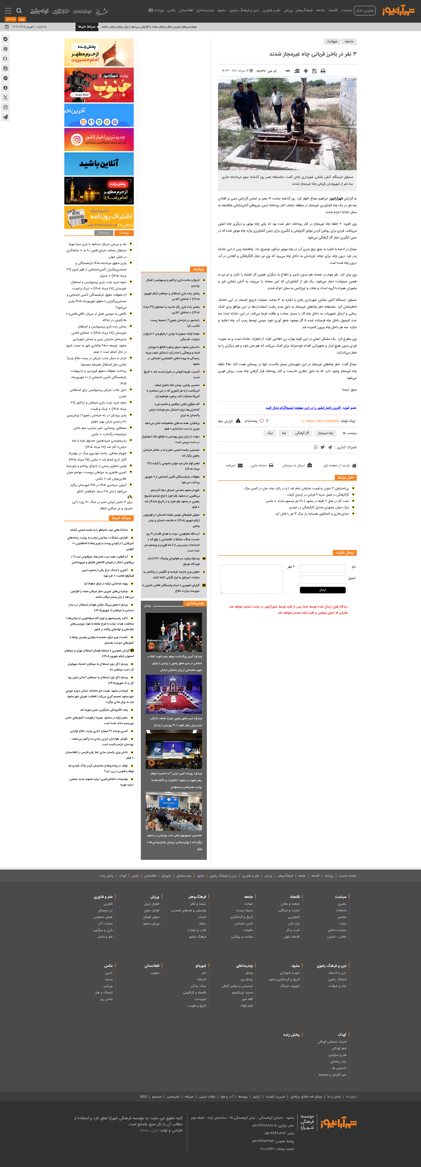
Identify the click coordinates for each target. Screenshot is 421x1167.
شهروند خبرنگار (290, 986)
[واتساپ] (316, 448)
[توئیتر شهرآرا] (5, 97)
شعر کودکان (339, 1048)
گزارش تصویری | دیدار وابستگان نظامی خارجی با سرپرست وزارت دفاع (171, 588)
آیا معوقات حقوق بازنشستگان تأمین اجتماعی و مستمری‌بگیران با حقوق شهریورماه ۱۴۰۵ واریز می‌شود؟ (96, 301)
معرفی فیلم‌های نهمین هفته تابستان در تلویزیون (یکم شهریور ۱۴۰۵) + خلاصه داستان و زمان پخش (171, 520)
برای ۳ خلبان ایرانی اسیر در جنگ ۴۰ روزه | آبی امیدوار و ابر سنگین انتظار (102, 505)
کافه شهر (247, 999)
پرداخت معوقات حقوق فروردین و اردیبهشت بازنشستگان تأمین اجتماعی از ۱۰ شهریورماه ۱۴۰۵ (98, 377)
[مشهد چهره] (60, 13)
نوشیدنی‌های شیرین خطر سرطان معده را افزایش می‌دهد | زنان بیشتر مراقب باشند (180, 26)
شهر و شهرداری (289, 973)
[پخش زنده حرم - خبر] (99, 191)
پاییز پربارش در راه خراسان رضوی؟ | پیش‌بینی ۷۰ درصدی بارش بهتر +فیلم (96, 418)
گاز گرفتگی (302, 433)
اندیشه (201, 979)
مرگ (270, 433)
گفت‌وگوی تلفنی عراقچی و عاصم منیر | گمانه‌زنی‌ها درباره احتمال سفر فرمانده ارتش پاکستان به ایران (174, 410)
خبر (204, 973)
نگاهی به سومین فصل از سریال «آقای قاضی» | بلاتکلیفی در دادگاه (96, 317)
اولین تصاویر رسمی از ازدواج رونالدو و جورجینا (96, 466)
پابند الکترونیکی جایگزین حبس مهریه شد (101, 26)
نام (353, 567)
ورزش (288, 10)
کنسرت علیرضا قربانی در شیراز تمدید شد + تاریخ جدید (172, 374)
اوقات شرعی (207, 1096)
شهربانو (166, 876)
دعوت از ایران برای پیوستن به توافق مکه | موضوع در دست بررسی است (171, 439)
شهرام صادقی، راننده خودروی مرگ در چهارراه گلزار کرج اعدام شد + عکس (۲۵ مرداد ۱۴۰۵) (97, 456)
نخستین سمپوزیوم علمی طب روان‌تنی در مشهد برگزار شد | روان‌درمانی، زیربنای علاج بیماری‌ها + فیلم (174, 842)
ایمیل (351, 578)
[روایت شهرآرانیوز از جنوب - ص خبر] (99, 85)
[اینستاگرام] (99, 139)
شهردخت (200, 999)
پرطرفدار (104, 233)
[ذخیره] (313, 71)
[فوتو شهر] (82, 13)
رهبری (342, 904)
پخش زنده (107, 876)
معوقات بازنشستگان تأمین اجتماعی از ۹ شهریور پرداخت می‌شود (172, 479)
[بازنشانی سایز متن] (295, 72)
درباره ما (351, 1096)
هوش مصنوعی (103, 917)
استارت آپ (105, 923)
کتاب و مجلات (196, 930)
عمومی (155, 973)
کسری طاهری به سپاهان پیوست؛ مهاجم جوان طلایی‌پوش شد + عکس (96, 475)
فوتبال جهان (151, 910)
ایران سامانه (149, 1130)
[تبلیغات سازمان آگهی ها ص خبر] (99, 217)
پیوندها (243, 1096)
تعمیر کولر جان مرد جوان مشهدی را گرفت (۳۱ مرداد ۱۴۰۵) (173, 466)
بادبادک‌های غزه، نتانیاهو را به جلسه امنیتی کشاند (99, 530)
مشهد (221, 10)
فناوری (108, 904)
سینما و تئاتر (198, 904)
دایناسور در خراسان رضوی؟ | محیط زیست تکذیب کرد (175, 323)
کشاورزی (294, 917)
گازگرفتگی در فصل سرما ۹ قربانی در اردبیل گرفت (318, 495)
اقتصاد (333, 10)
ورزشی (108, 986)
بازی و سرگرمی (103, 930)
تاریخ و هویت (197, 1006)
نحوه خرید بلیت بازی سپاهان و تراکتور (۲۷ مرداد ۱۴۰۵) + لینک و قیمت (98, 406)
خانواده (248, 930)
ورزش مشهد (151, 923)
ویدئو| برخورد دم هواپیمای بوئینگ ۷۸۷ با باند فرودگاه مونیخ (173, 561)
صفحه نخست (347, 876)
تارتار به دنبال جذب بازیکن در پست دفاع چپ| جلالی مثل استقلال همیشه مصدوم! (96, 361)
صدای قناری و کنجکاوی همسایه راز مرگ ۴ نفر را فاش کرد (312, 514)
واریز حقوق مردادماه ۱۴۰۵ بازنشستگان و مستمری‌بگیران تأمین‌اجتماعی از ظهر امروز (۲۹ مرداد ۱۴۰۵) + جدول (96, 270)
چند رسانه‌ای (338, 1061)
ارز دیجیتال (105, 910)
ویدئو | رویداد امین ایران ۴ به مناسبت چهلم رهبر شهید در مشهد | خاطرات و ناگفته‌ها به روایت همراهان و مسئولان (176, 780)
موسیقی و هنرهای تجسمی (188, 910)
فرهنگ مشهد (197, 937)
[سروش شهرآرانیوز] (5, 87)
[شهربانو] (101, 13)
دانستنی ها (339, 1068)
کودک (122, 876)
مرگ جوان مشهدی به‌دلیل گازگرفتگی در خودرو (319, 507)
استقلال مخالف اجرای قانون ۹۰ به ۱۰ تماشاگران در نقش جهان (96, 254)
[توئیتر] (322, 448)
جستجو (157, 1096)
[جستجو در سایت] (19, 10)
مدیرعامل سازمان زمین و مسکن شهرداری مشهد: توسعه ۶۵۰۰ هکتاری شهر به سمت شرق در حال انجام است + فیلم (96, 346)
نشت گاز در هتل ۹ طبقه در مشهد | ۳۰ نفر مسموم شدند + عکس (307, 501)
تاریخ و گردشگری (241, 917)
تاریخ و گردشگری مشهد (284, 979)
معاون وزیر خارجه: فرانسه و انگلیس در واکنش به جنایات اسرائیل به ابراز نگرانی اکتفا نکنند (171, 574)
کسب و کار (293, 930)
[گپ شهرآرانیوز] (5, 78)
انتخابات (341, 910)
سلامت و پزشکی (242, 937)
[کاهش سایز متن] (286, 72)
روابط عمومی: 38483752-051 (273, 1141)
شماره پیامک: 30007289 (277, 1149)
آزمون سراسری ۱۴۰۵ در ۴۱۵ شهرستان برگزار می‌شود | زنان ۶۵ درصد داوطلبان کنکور (98, 488)
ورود (21, 19)
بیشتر (146, 605)
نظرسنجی (173, 1096)
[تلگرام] (330, 448)
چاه (284, 433)
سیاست (346, 10)
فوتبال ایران (151, 904)
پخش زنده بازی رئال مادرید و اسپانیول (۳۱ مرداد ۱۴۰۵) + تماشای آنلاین (171, 309)
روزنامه (159, 10)
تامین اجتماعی (243, 923)
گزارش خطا (225, 421)
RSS (143, 1096)
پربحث (124, 233)
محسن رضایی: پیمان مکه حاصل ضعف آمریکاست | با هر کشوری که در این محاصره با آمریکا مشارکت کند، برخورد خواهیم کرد (173, 391)
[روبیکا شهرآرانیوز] (5, 58)
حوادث (332, 42)
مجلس (342, 917)
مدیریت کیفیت (275, 1096)
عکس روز (106, 999)
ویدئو (249, 973)
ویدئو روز (247, 979)
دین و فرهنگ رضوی (244, 10)
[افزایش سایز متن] (304, 72)
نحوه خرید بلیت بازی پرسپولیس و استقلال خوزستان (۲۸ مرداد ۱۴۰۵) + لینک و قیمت (98, 285)
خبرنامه (230, 465)
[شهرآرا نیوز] (399, 10)
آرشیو (256, 1096)
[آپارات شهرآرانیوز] (5, 48)
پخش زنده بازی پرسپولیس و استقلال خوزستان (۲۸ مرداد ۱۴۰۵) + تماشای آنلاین (98, 330)
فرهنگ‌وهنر (304, 10)
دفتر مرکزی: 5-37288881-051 (273, 1125)
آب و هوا (227, 1096)
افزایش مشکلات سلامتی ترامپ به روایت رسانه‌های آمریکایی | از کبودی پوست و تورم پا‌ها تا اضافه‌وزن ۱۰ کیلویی (100, 543)
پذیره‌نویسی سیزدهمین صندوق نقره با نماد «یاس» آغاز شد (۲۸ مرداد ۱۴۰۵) (99, 444)
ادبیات (202, 917)
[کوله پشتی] (39, 12)
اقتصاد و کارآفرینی (194, 992)
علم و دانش (105, 937)
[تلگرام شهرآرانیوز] (5, 117)
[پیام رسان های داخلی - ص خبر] (99, 115)
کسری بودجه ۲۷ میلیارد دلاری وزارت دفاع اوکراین (99, 731)
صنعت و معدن (290, 904)
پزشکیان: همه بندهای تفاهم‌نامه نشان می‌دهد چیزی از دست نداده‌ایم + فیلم (172, 426)
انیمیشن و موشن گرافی (237, 986)
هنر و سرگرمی (337, 1055)
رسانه (202, 923)
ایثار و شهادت (337, 986)
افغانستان (186, 10)
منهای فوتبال (151, 917)
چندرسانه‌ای (205, 10)
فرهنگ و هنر (104, 992)
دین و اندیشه (337, 973)
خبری (109, 973)
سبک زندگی (198, 986)
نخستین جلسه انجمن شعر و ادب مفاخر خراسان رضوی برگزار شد (171, 453)
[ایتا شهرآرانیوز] (5, 68)
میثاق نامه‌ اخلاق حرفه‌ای (306, 1096)
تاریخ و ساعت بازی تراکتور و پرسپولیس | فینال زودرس (173, 283)
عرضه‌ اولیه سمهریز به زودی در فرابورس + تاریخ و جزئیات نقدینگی (171, 336)
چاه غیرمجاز (325, 433)
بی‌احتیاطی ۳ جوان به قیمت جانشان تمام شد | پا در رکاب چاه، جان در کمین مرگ (296, 488)
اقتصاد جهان (292, 937)
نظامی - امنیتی (336, 937)
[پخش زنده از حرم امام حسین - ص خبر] (99, 52)
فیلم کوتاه (246, 1006)
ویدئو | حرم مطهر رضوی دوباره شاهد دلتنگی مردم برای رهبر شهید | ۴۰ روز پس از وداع (176, 722)
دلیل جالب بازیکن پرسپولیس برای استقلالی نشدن (98, 393)
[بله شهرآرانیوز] (5, 39)
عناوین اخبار (365, 11)
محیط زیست (244, 910)
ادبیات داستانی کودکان (332, 1042)
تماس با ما (334, 1096)
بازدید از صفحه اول (336, 465)
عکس (171, 10)
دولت (342, 923)
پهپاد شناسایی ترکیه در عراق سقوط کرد (106, 583)
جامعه (320, 10)
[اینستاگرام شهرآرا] (5, 107)
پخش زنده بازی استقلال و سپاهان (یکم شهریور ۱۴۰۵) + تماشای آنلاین (172, 296)
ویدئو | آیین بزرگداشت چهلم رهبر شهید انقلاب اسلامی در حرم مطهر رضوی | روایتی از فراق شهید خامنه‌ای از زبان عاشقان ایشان (174, 663)
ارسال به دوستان (293, 465)
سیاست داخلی (337, 930)
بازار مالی (294, 923)
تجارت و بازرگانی (289, 910)
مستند (109, 979)
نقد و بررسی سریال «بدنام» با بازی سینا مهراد (97, 244)
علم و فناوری (271, 10)
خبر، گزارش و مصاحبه (332, 1075)
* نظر (291, 567)
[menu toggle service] (8, 11)
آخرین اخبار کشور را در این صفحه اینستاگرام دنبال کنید (303, 408)
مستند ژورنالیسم (242, 992)
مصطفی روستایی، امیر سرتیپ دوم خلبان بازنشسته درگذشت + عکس (99, 431)
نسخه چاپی (259, 465)
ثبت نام (11, 19)
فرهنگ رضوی (337, 979)
